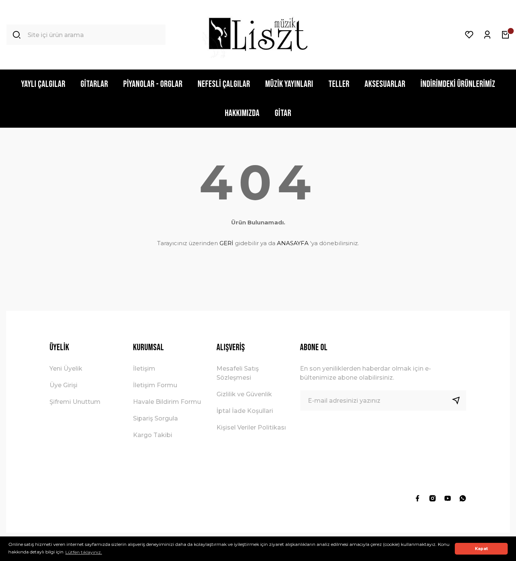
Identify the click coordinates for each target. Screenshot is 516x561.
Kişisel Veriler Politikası (251, 427)
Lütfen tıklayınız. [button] (83, 552)
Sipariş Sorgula (155, 418)
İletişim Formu (155, 385)
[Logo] (257, 34)
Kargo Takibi (152, 435)
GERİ (226, 243)
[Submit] (459, 400)
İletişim (144, 368)
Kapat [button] (481, 548)
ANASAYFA (293, 243)
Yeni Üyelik (65, 368)
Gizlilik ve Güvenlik (244, 394)
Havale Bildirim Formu (167, 401)
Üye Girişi (63, 385)
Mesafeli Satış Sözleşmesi (237, 373)
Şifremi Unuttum (74, 401)
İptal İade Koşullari (244, 410)
